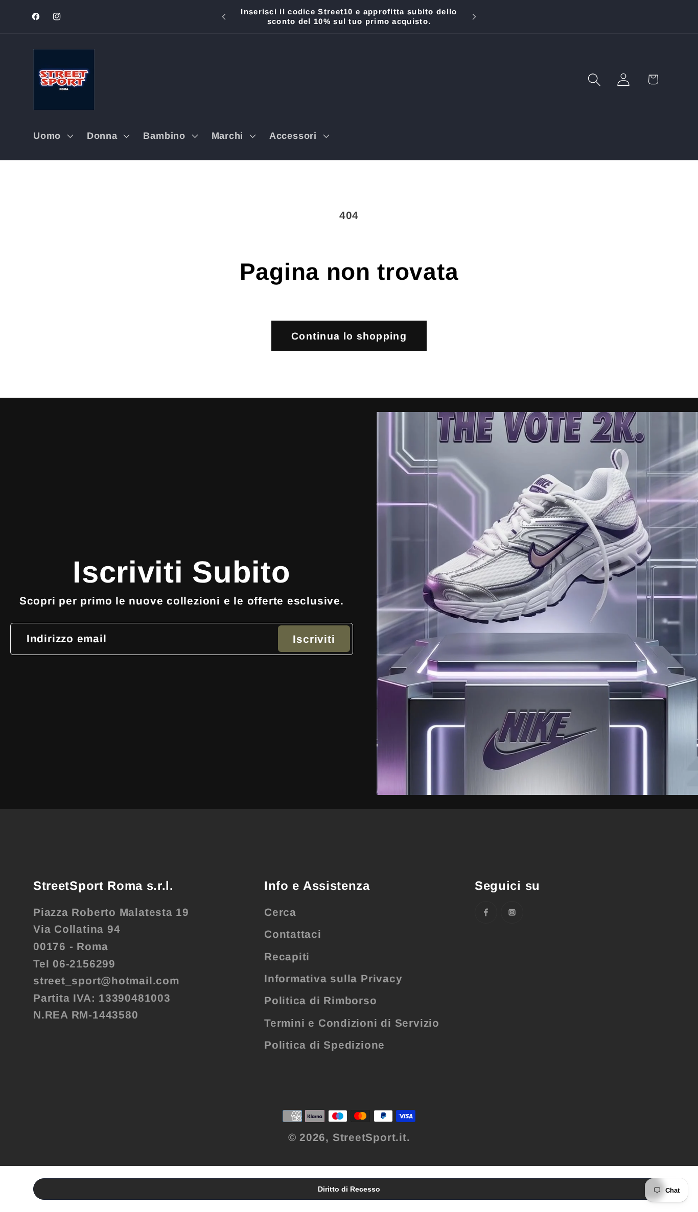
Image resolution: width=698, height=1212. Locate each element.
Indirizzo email (67, 638)
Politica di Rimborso (320, 1000)
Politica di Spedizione (324, 1045)
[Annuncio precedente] (224, 16)
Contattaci (292, 934)
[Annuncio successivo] (474, 16)
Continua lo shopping (349, 336)
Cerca (280, 912)
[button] (52, 136)
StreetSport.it (370, 1137)
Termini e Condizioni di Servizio (351, 1023)
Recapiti (287, 956)
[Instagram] (512, 912)
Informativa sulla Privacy (333, 978)
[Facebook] (486, 912)
